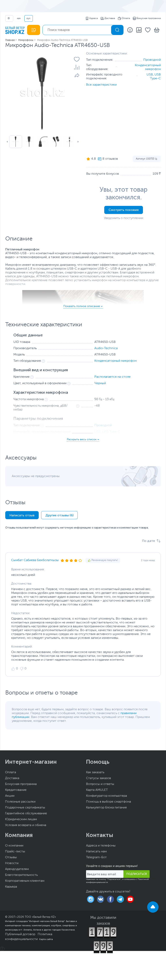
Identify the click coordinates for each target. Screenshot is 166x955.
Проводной (152, 60)
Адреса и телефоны (101, 845)
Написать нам (96, 851)
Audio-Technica (106, 348)
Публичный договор (20, 934)
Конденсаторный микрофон (115, 361)
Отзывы (11, 857)
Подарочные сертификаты (25, 807)
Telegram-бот (96, 857)
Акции (9, 796)
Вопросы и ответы (100, 784)
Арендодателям (17, 869)
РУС (29, 18)
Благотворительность (21, 875)
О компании (14, 845)
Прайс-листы (15, 851)
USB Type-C (111, 432)
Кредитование (16, 790)
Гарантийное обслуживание (26, 813)
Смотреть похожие (124, 210)
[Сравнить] (76, 67)
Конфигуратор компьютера (106, 796)
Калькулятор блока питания (106, 807)
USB (150, 74)
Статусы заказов (98, 778)
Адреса (93, 18)
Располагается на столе (112, 377)
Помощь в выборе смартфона (108, 801)
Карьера (11, 886)
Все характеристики (101, 84)
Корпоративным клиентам (24, 881)
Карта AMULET (97, 790)
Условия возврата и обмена (25, 825)
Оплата (126, 18)
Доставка (109, 18)
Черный (100, 383)
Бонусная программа (149, 18)
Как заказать (95, 772)
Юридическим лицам (21, 819)
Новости (11, 863)
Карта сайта (46, 939)
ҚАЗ (18, 18)
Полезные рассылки (20, 801)
